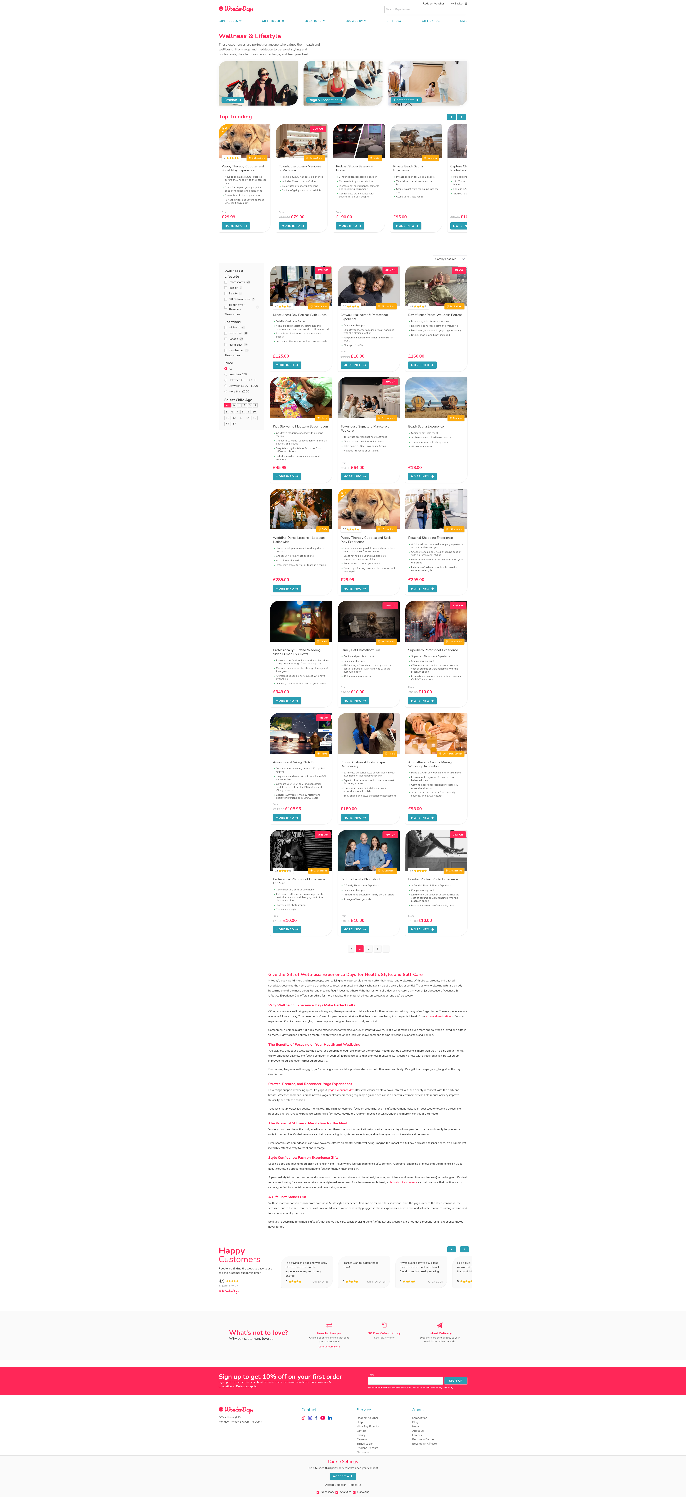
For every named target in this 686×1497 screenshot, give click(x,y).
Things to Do (365, 1444)
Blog (415, 1422)
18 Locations (258, 158)
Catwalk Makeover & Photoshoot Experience (364, 317)
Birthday (394, 21)
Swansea (432, 158)
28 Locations (315, 158)
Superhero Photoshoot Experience (433, 650)
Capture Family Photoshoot (360, 879)
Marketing (363, 1492)
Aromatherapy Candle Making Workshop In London (430, 764)
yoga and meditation (438, 1016)
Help (360, 1422)
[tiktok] (303, 1418)
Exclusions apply (246, 1386)
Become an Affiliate (424, 1444)
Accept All (343, 1476)
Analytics (345, 1492)
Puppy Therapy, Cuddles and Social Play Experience (243, 168)
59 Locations (388, 870)
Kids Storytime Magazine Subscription (300, 426)
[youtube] (322, 1418)
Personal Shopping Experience (430, 538)
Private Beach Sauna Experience (408, 168)
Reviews (362, 1439)
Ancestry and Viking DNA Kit (294, 762)
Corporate (363, 1452)
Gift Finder (271, 21)
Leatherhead (456, 306)
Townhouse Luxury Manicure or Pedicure (300, 168)
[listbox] (343, 178)
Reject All (355, 1485)
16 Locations (320, 306)
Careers (417, 1435)
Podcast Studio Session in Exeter (354, 168)
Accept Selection (335, 1485)
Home (324, 418)
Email (371, 1375)
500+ (324, 529)
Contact (361, 1431)
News (416, 1426)
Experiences (228, 21)
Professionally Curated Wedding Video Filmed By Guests (297, 652)
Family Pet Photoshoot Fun (360, 650)
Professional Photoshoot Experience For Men (299, 881)
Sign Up (456, 1381)
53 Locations (388, 641)
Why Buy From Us (368, 1426)
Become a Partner (423, 1439)
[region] (456, 117)
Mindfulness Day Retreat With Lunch (300, 315)
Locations (313, 21)
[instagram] (310, 1418)
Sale (463, 21)
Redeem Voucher (433, 4)
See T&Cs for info (384, 1337)
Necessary (327, 1492)
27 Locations (388, 306)
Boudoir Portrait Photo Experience (433, 879)
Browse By (354, 21)
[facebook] (316, 1418)
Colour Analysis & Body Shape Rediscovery (363, 764)
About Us (418, 1431)
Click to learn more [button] (329, 1346)
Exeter (377, 158)
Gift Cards (431, 21)
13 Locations (455, 529)
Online (323, 641)
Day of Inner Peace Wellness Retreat (435, 315)
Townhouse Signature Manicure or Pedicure (366, 428)
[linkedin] (330, 1418)
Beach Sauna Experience (426, 426)
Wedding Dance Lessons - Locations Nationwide (299, 540)
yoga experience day (341, 1090)
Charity (361, 1435)
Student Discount (367, 1448)
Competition (419, 1418)
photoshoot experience (403, 1182)
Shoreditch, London (452, 753)
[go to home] (236, 9)
